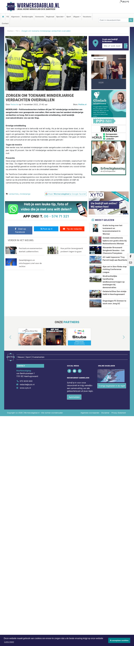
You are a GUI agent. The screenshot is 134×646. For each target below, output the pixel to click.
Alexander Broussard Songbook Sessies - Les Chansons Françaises (113, 250)
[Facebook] (69, 371)
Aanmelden (74, 397)
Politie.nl (82, 104)
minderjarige (25, 194)
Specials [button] (59, 17)
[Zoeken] (131, 20)
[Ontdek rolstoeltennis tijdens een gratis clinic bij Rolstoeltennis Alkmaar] (95, 240)
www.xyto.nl (25, 388)
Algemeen (15, 17)
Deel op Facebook (20, 230)
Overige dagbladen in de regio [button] (112, 386)
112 (7, 17)
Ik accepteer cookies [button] (119, 640)
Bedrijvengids (27, 17)
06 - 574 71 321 (56, 216)
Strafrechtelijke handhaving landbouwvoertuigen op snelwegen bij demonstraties (114, 281)
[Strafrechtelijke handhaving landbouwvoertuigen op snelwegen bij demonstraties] (95, 279)
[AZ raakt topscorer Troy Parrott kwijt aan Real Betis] (95, 260)
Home (10, 31)
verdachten (14, 194)
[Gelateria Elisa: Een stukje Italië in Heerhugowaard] (95, 294)
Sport (68, 17)
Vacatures (87, 17)
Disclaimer (105, 413)
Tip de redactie (74, 229)
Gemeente (39, 17)
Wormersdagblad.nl (38, 5)
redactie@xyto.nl (27, 384)
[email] (130, 263)
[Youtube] (74, 371)
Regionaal (50, 17)
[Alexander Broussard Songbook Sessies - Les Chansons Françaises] (95, 250)
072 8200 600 (26, 381)
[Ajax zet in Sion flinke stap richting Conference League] (95, 269)
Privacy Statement (118, 413)
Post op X (47, 229)
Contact (5, 23)
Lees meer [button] (9, 642)
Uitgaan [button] (76, 17)
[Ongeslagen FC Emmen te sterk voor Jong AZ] (95, 303)
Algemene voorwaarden (90, 413)
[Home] (3, 16)
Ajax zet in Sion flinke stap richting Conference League (115, 269)
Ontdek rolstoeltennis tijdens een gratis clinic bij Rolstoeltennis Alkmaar (115, 241)
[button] (7, 337)
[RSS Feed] (79, 371)
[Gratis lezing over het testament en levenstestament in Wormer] (95, 228)
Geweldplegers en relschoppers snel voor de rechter (30, 263)
